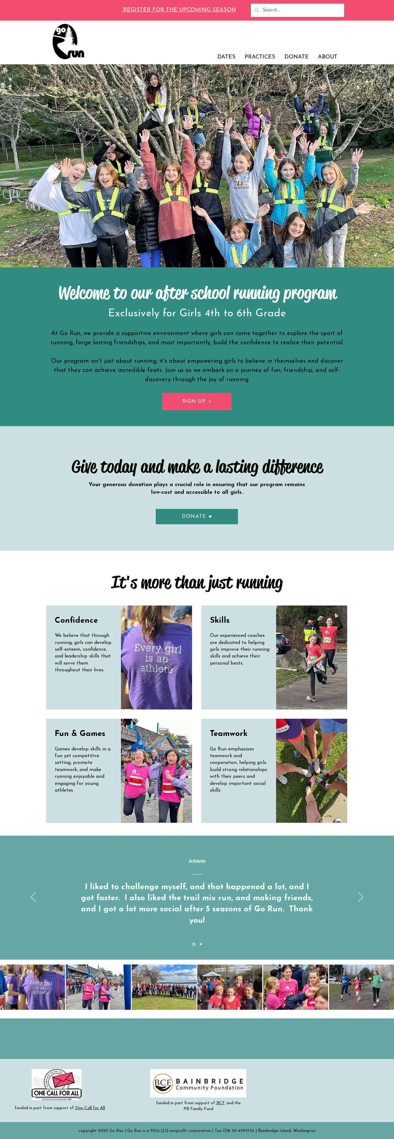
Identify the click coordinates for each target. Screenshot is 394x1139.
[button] (197, 516)
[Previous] (33, 897)
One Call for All (90, 1108)
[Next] (360, 897)
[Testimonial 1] (193, 944)
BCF (220, 1103)
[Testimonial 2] (200, 944)
